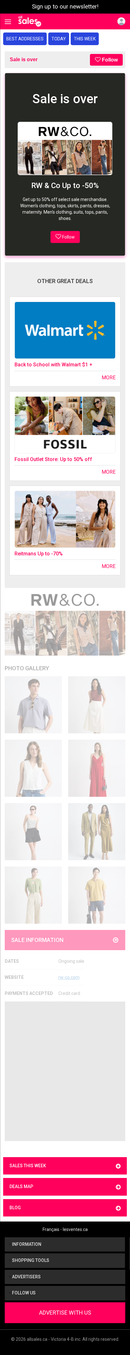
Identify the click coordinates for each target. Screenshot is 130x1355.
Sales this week (27, 1165)
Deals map (21, 1186)
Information (26, 1244)
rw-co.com (69, 977)
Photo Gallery (27, 668)
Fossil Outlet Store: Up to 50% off (53, 459)
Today (58, 38)
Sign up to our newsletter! (65, 6)
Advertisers (26, 1276)
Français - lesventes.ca (65, 1229)
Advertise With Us (65, 1312)
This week (85, 38)
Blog (15, 1207)
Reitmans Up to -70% (39, 554)
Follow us (23, 1292)
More (108, 378)
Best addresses (25, 38)
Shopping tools (30, 1260)
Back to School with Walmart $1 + (53, 365)
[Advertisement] (65, 1071)
